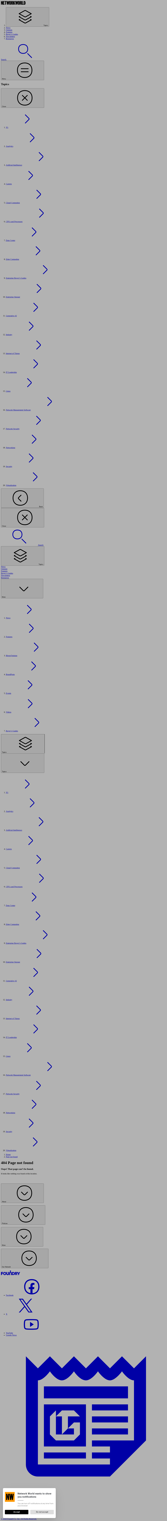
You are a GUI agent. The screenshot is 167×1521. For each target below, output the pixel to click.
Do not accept (42, 1512)
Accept (16, 1512)
